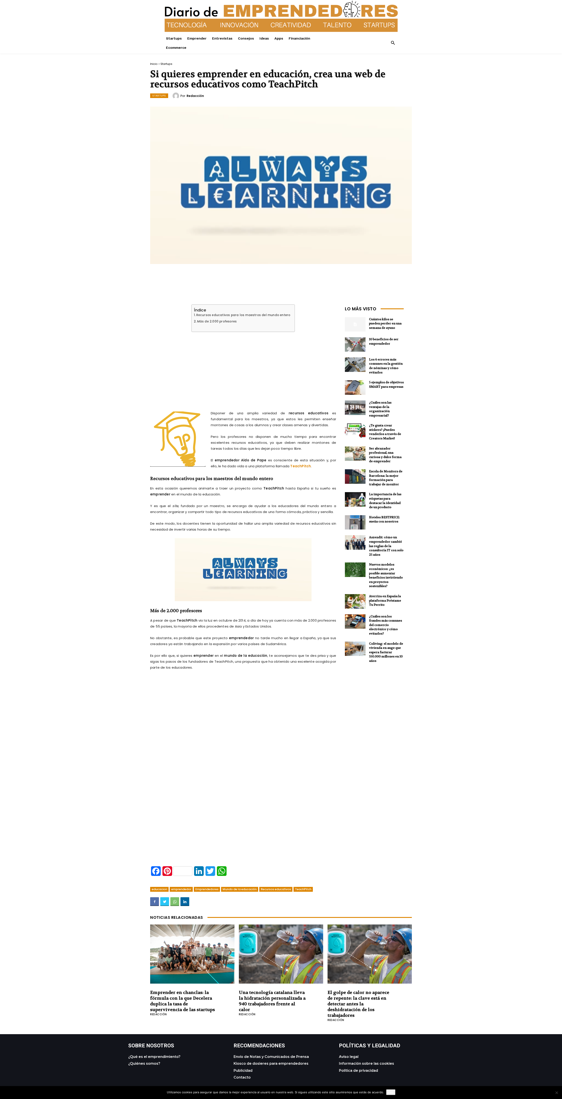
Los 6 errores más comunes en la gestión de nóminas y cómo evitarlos (386, 365)
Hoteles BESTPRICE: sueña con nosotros (384, 519)
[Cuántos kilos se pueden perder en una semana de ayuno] (355, 324)
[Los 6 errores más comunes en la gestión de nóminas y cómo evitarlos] (355, 364)
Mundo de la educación (240, 889)
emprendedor (181, 889)
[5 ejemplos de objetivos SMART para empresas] (355, 387)
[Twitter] (164, 901)
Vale (391, 1092)
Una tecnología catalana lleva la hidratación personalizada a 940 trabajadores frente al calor (272, 1001)
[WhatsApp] (174, 901)
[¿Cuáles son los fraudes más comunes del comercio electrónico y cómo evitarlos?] (355, 621)
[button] (393, 43)
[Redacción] (176, 96)
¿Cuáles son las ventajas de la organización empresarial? (380, 408)
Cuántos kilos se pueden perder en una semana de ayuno (385, 323)
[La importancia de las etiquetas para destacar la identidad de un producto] (355, 499)
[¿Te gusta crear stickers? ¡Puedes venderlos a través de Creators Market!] (355, 430)
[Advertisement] (243, 366)
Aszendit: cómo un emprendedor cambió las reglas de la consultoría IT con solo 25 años (386, 545)
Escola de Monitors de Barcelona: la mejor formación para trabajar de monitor (385, 477)
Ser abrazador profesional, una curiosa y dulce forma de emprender (385, 454)
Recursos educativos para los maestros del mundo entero (243, 315)
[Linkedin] (184, 901)
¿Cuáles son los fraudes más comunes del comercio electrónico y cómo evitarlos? (385, 624)
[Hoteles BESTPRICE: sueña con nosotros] (355, 522)
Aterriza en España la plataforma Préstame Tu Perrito (385, 600)
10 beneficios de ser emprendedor (383, 341)
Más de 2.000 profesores (217, 322)
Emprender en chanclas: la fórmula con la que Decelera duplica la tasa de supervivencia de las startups (182, 1001)
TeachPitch (300, 466)
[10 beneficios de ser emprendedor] (355, 344)
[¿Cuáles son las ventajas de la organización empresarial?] (355, 407)
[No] (556, 1092)
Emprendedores (206, 889)
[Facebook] (154, 901)
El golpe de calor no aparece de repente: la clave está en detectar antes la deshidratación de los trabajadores (358, 1004)
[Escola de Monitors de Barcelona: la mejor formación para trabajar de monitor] (355, 476)
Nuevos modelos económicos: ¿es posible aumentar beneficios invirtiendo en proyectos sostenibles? (386, 575)
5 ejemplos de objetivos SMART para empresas (386, 384)
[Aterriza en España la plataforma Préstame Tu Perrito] (355, 601)
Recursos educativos (276, 889)
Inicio (154, 64)
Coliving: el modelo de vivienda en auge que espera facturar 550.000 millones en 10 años (386, 652)
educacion (159, 889)
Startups (166, 64)
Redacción (195, 95)
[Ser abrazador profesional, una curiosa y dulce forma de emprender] (355, 453)
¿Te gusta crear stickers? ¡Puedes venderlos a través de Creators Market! (385, 431)
